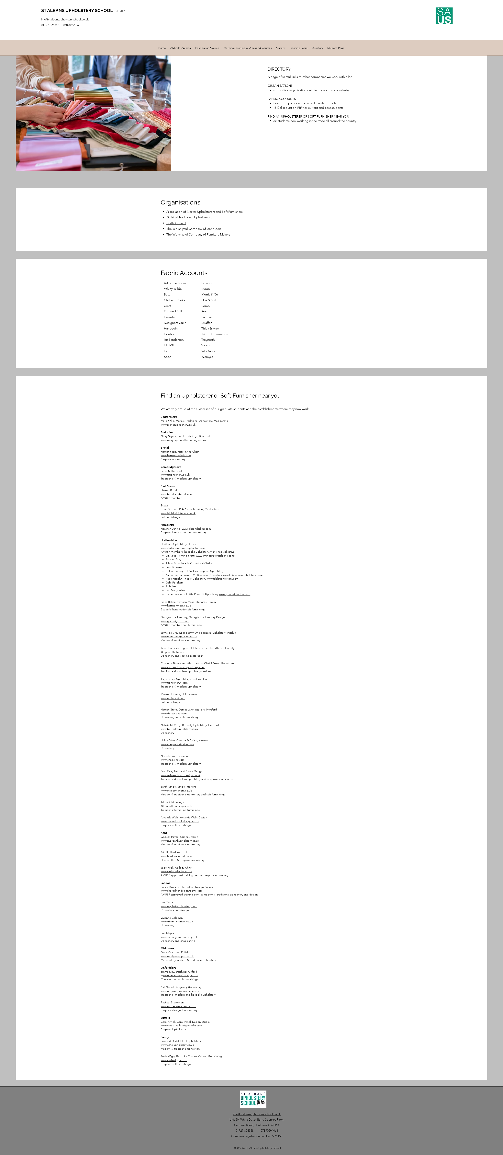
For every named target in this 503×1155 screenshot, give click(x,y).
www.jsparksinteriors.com (234, 594)
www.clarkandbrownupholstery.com (183, 667)
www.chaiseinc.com (172, 759)
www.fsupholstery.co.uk (175, 474)
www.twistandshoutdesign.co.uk (180, 775)
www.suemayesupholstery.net (179, 937)
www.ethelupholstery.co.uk (177, 1044)
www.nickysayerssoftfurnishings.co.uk (183, 440)
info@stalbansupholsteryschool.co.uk (65, 19)
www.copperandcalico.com (177, 744)
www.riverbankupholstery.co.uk (180, 840)
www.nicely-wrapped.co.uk (177, 956)
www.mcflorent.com (173, 698)
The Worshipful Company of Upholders (193, 229)
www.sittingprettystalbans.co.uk (215, 555)
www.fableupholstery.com (222, 578)
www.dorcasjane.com (174, 713)
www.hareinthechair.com (176, 455)
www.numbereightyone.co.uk (179, 636)
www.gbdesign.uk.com (175, 621)
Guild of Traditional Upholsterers (189, 217)
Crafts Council (176, 223)
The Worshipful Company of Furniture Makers (198, 234)
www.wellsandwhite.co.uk (176, 871)
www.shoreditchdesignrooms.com (182, 890)
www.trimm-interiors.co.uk (177, 921)
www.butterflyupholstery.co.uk (179, 729)
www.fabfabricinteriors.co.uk (178, 513)
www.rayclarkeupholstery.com (179, 906)
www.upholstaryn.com (174, 682)
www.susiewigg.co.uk (174, 1060)
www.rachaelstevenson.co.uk (178, 1006)
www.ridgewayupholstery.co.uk (180, 991)
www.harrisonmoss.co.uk (176, 605)
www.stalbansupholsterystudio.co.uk (183, 548)
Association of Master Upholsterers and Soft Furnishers (204, 212)
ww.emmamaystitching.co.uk (180, 975)
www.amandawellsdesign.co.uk (180, 821)
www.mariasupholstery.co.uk (178, 424)
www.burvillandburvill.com (177, 494)
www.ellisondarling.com (196, 528)
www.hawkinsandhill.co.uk (176, 856)
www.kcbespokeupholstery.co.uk (243, 575)
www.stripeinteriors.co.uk (176, 790)
